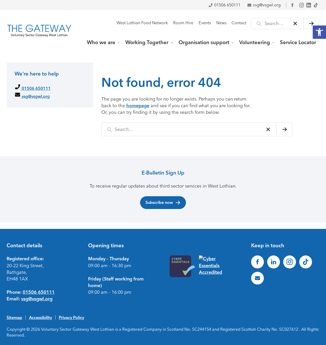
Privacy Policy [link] (71, 317)
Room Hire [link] (183, 22)
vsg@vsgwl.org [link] (267, 5)
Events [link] (205, 22)
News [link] (221, 22)
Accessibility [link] (40, 317)
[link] (319, 32)
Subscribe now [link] (159, 202)
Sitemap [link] (14, 317)
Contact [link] (239, 22)
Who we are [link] (101, 42)
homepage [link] (137, 105)
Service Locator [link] (298, 42)
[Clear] (295, 23)
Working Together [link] (146, 42)
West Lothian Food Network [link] (142, 22)
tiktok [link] (316, 5)
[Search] (311, 23)
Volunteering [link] (254, 42)
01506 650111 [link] (227, 5)
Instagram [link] (301, 5)
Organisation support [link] (204, 42)
